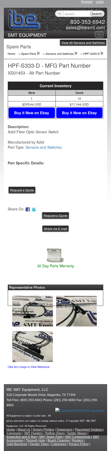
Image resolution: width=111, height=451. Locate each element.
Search (97, 13)
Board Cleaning (58, 440)
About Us (23, 429)
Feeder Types (39, 444)
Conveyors (14, 433)
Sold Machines (16, 444)
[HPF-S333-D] (32, 310)
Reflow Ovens (55, 433)
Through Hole (35, 440)
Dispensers (65, 429)
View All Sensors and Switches (83, 42)
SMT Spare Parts (51, 437)
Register (87, 2)
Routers (78, 440)
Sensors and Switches (44, 147)
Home (10, 429)
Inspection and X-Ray (21, 437)
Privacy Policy (79, 444)
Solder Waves (77, 433)
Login (100, 2)
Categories (59, 444)
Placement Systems (88, 429)
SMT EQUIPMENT (27, 34)
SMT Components (77, 437)
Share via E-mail (55, 228)
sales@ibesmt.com (85, 27)
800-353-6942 (87, 21)
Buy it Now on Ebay (31, 112)
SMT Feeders (33, 433)
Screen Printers (43, 429)
